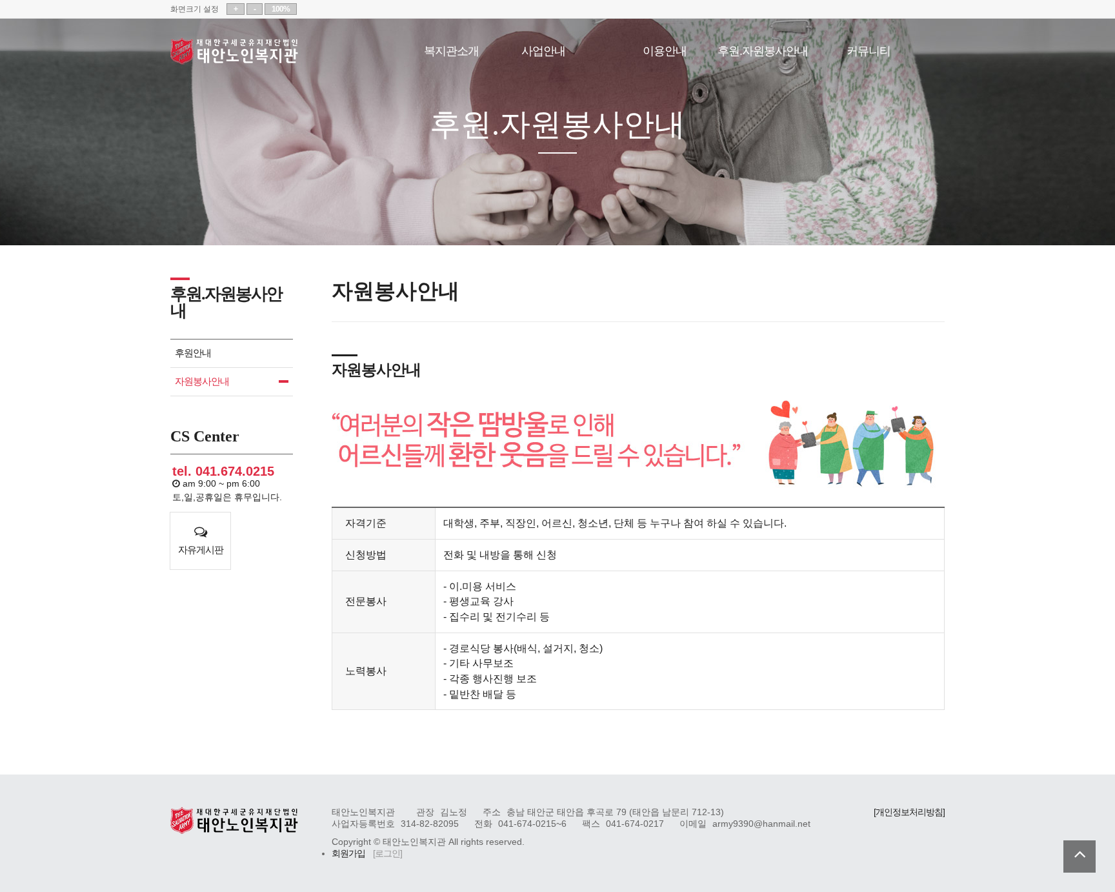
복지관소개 (451, 49)
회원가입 (348, 853)
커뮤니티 (868, 49)
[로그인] (387, 853)
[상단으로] (1079, 856)
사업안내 (543, 49)
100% (281, 9)
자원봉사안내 (202, 381)
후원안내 (193, 352)
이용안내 (665, 49)
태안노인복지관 (234, 51)
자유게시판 (200, 549)
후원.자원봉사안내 (763, 49)
